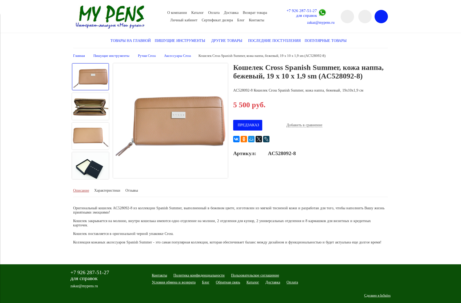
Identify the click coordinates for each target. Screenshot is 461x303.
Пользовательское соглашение (255, 275)
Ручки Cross (147, 56)
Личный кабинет (183, 20)
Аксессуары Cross (177, 56)
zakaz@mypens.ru (321, 23)
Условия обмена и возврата (174, 282)
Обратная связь (228, 282)
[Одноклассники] (244, 139)
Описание (81, 190)
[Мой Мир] (251, 139)
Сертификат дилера (217, 20)
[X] (259, 139)
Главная (79, 56)
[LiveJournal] (266, 139)
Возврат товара (255, 13)
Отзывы (131, 190)
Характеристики (107, 190)
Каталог (197, 13)
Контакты (256, 20)
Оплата (214, 13)
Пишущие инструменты (111, 56)
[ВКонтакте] (236, 139)
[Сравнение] (365, 16)
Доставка (231, 13)
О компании (177, 13)
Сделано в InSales (377, 295)
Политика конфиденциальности (199, 275)
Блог (241, 20)
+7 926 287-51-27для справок (302, 13)
